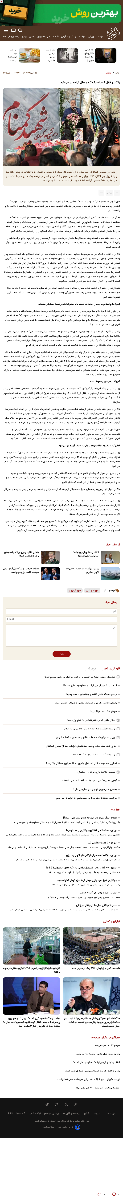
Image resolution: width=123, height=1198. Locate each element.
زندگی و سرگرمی (69, 36)
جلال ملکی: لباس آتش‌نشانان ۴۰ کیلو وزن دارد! (91, 720)
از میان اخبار (113, 545)
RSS (10, 1114)
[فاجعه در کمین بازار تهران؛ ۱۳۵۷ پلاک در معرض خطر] (91, 946)
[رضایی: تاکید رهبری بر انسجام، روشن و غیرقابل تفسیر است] (50, 557)
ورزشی (91, 36)
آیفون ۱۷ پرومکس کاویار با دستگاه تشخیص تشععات (89, 781)
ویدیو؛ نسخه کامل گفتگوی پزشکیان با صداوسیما (91, 694)
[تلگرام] (47, 1104)
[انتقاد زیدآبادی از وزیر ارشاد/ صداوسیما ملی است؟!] (110, 557)
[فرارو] (113, 33)
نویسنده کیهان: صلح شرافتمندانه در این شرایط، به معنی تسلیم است (79, 677)
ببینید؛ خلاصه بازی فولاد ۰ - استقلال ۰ (95, 772)
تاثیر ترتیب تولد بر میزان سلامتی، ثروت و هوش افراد (50, 55)
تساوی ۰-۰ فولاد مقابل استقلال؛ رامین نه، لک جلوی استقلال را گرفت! (81, 763)
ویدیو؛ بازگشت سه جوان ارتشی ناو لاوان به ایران (82, 570)
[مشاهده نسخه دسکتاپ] (13, 30)
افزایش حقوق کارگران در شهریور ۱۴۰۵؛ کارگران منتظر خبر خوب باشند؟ (31, 970)
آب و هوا (20, 1114)
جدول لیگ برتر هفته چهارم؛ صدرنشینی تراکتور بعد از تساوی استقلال (81, 746)
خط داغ (115, 810)
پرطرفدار (90, 668)
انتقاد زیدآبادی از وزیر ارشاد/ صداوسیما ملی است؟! (86, 554)
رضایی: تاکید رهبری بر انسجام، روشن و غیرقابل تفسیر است (21, 554)
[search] (20, 31)
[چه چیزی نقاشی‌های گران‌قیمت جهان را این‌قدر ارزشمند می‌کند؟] (105, 55)
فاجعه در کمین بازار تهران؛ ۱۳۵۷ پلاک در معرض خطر (96, 968)
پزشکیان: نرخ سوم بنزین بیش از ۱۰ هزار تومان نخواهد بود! (87, 880)
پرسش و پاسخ (51, 1114)
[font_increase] (117, 193)
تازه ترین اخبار (111, 668)
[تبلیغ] (61, 13)
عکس (31, 36)
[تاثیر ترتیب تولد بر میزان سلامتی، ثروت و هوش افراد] (67, 55)
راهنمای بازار (13, 36)
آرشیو (86, 1114)
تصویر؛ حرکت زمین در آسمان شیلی (98, 893)
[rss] (76, 1104)
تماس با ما (98, 1114)
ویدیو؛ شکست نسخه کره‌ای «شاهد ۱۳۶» (94, 755)
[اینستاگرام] (57, 1104)
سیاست (100, 36)
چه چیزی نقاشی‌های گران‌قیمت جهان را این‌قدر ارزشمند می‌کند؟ (89, 55)
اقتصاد (56, 36)
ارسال (61, 654)
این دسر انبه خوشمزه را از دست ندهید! (12, 55)
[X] (66, 1104)
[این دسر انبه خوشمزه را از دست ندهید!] (29, 55)
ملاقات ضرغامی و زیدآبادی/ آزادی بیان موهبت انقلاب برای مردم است (21, 570)
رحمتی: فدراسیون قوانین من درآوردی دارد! (95, 789)
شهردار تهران (75, 591)
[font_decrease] (101, 193)
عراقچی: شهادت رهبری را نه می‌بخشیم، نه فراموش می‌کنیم (86, 798)
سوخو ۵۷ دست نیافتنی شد (102, 711)
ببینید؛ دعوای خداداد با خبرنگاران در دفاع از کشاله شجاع (85, 737)
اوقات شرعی (35, 1114)
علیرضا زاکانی (92, 591)
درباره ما (111, 1114)
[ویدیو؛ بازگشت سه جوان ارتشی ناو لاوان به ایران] (110, 573)
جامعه (3, 36)
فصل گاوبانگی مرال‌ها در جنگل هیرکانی (96, 905)
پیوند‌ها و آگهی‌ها (71, 1114)
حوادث (82, 36)
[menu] (6, 30)
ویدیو (24, 36)
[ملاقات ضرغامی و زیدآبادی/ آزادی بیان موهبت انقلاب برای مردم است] (50, 573)
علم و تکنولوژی (43, 36)
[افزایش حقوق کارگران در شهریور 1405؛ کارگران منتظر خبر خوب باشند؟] (31, 946)
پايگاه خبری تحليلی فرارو (55, 1121)
